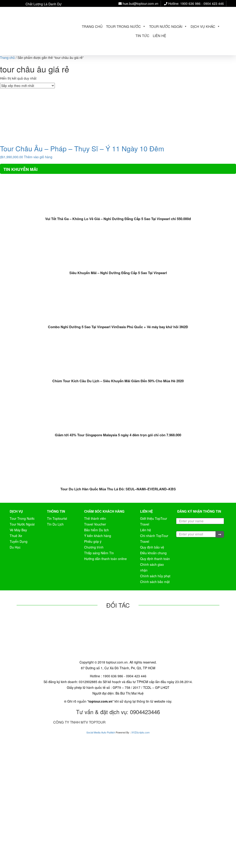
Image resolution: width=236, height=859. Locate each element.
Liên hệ (159, 35)
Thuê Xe (16, 535)
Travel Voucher (95, 524)
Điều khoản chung (153, 553)
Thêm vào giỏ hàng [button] (38, 157)
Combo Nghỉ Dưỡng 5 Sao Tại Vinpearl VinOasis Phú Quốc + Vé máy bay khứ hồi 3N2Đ (118, 326)
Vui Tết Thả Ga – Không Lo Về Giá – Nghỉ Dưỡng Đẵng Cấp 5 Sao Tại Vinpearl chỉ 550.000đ (118, 218)
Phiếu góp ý (92, 541)
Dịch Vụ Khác (203, 26)
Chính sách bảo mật (155, 581)
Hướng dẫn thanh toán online (105, 558)
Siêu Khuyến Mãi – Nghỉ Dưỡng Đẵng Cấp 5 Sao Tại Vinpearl (118, 272)
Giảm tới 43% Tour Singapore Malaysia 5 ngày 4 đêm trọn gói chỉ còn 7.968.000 (118, 434)
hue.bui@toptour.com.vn (140, 3)
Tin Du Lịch (55, 524)
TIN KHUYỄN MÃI (20, 169)
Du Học (15, 547)
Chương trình (93, 547)
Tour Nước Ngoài (165, 26)
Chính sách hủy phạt (155, 576)
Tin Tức (142, 35)
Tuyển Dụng (18, 541)
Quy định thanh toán (155, 558)
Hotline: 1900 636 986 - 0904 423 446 (195, 3)
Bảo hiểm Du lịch (96, 530)
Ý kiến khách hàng (97, 535)
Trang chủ (92, 26)
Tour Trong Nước (123, 26)
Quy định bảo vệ (152, 547)
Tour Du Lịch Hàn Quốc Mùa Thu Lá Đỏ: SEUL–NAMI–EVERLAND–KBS (118, 488)
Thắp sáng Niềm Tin (99, 553)
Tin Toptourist (57, 518)
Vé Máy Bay (18, 530)
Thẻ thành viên (95, 518)
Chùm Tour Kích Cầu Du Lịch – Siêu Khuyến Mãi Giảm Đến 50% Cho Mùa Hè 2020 (118, 380)
